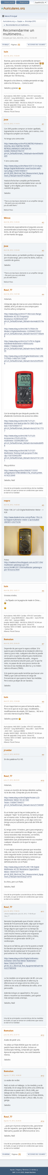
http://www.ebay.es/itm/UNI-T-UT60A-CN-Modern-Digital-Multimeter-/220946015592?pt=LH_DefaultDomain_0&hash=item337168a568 (24, 332)
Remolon (8, 639)
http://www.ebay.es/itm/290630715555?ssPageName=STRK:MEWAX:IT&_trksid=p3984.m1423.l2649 (23, 473)
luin (6, 51)
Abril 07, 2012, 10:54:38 (11, 701)
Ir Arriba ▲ (34, 1170)
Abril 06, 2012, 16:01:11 (11, 590)
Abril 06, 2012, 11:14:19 (11, 124)
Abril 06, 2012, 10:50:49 (11, 56)
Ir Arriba (5, 1154)
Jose (6, 119)
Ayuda (12, 1170)
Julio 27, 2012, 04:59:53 (11, 754)
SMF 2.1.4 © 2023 (18, 1172)
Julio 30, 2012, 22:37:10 (11, 1035)
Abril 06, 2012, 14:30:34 (11, 505)
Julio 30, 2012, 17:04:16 (11, 911)
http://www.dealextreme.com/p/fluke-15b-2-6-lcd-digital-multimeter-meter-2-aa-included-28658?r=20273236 (23, 519)
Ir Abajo (5, 45)
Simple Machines (30, 1172)
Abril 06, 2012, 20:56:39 (11, 643)
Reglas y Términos (22, 1170)
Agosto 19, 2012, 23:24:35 (12, 1121)
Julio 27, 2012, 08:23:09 (11, 780)
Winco (7, 217)
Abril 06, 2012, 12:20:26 (11, 222)
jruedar (8, 750)
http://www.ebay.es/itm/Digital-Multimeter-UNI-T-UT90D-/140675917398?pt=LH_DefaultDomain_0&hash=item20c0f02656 (24, 360)
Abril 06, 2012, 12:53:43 (11, 250)
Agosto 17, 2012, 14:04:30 (12, 1075)
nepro (7, 500)
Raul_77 (8, 289)
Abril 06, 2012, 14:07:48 (11, 294)
